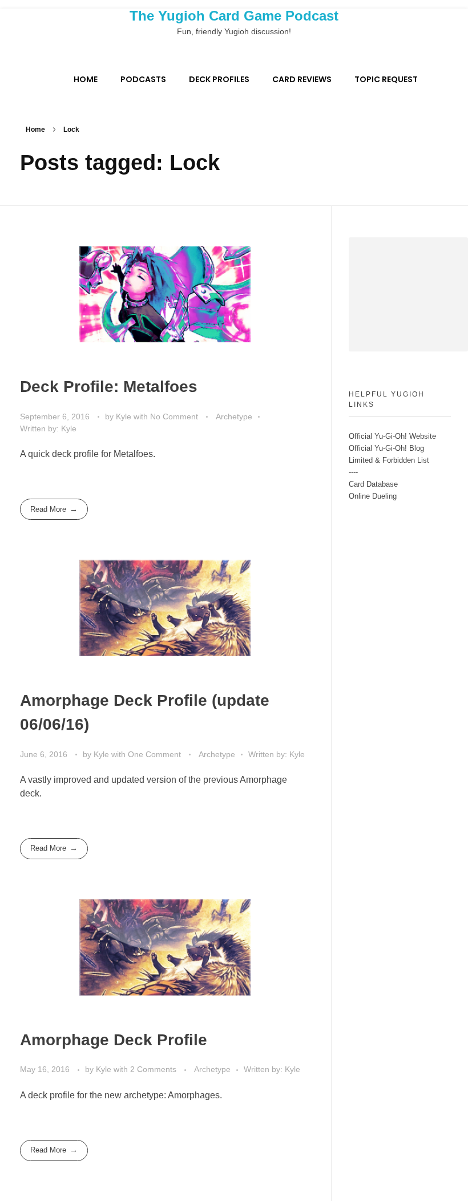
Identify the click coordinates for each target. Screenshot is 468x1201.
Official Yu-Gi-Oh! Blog (386, 448)
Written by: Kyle (48, 428)
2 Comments (153, 1069)
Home (35, 130)
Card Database (373, 484)
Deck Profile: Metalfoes (108, 386)
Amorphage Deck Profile (113, 1040)
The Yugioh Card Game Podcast (234, 15)
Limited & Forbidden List (389, 460)
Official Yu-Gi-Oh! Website (392, 436)
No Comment (174, 416)
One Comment (154, 754)
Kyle (125, 416)
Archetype (234, 416)
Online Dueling (373, 496)
